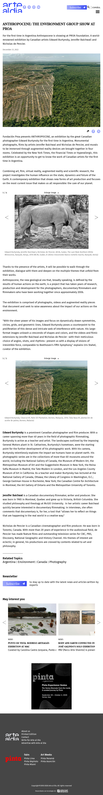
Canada (42, 562)
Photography (57, 562)
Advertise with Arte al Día (33, 743)
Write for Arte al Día (31, 740)
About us (25, 731)
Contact (25, 737)
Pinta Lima (29, 758)
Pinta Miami (30, 764)
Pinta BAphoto (31, 761)
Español (96, 7)
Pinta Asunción (48, 761)
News (10, 639)
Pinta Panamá (47, 758)
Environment (26, 562)
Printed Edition (28, 734)
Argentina (9, 562)
